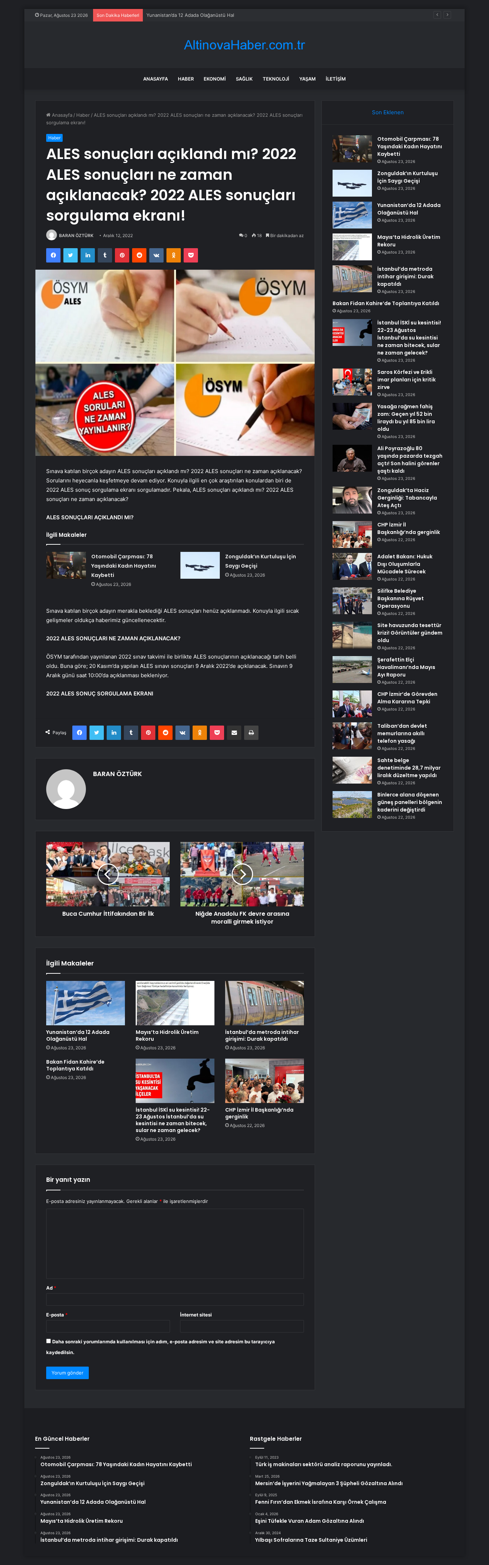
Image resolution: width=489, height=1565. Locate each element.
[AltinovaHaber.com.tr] (244, 45)
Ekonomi (215, 79)
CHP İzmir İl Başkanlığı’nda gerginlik (259, 1113)
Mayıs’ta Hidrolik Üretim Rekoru (167, 1035)
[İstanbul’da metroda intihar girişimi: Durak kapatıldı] (264, 1003)
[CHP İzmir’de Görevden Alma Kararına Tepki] (352, 703)
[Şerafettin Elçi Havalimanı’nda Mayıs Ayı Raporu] (352, 669)
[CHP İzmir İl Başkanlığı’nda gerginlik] (264, 1081)
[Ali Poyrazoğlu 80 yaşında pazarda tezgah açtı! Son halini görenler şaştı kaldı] (352, 458)
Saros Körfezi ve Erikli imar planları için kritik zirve (406, 380)
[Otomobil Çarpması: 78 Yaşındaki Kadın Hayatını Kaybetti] (66, 565)
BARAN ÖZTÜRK (76, 235)
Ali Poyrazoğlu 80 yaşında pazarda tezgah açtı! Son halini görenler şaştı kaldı (409, 460)
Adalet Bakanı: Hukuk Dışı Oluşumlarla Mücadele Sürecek (404, 564)
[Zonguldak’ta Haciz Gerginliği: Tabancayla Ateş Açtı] (352, 500)
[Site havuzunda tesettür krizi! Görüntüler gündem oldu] (352, 635)
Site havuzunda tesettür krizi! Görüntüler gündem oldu (409, 633)
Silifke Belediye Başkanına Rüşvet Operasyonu (400, 598)
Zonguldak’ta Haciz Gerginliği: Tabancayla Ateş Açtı (407, 498)
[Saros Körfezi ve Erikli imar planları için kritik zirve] (352, 382)
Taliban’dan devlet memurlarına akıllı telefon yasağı (402, 733)
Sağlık (244, 79)
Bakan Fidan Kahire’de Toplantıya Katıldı (75, 1065)
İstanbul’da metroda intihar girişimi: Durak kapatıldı (262, 1035)
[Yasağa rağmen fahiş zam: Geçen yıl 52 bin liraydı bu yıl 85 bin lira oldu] (352, 416)
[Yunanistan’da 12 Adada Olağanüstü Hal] (85, 1003)
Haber (186, 79)
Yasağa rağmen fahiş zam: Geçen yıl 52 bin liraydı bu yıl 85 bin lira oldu (406, 418)
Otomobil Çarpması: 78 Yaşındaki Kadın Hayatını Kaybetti (123, 566)
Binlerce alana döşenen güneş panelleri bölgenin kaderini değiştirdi (409, 802)
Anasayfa (155, 79)
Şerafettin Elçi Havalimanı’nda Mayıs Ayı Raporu (406, 667)
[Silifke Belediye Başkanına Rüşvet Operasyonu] (352, 600)
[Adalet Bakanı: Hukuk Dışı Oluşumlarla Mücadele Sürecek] (352, 566)
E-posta (57, 1315)
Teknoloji (276, 79)
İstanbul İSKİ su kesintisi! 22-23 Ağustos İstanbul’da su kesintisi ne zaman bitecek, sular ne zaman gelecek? (173, 1120)
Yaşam (307, 79)
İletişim (336, 79)
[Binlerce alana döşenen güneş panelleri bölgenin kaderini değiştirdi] (352, 804)
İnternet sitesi (196, 1315)
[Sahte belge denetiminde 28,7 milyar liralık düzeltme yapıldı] (352, 770)
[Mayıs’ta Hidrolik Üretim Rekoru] (175, 1003)
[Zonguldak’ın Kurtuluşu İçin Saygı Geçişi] (200, 565)
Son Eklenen (388, 112)
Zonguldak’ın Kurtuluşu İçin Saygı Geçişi (407, 177)
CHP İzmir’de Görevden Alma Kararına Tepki (407, 697)
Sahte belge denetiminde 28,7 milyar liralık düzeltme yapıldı (409, 768)
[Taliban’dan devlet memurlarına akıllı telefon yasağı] (352, 735)
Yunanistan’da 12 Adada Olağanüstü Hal (190, 15)
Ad (51, 1288)
